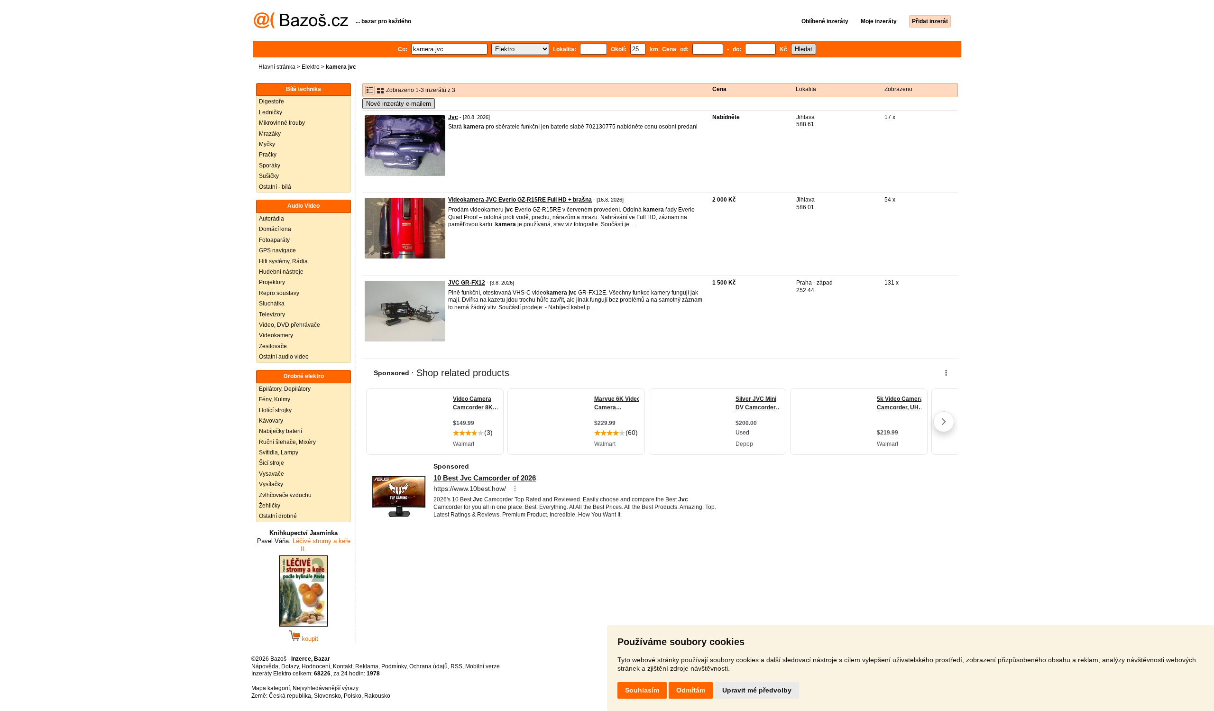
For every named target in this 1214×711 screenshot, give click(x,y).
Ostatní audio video (284, 356)
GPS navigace (277, 250)
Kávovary (271, 420)
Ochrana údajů (428, 666)
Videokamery (276, 335)
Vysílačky (271, 484)
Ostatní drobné (278, 516)
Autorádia (271, 218)
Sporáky (269, 165)
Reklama (366, 666)
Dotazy (290, 666)
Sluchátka (272, 303)
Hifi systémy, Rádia (283, 261)
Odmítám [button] (690, 690)
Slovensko (327, 696)
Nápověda (264, 666)
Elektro (311, 67)
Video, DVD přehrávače (289, 325)
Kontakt (342, 666)
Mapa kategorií (270, 688)
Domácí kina (275, 229)
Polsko (352, 696)
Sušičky (269, 176)
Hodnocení (316, 666)
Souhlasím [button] (642, 690)
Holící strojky (275, 410)
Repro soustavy (279, 293)
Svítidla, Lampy (278, 452)
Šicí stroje (271, 463)
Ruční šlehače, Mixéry (287, 442)
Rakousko (377, 696)
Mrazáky (270, 133)
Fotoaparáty (274, 240)
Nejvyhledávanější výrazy (326, 688)
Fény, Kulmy (274, 399)
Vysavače (271, 474)
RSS (456, 666)
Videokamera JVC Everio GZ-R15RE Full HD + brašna (520, 199)
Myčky (267, 144)
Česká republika (290, 696)
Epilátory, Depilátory (285, 389)
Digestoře (271, 101)
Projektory (272, 282)
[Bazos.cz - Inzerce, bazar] (301, 26)
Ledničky (270, 112)
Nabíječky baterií (280, 431)
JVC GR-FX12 (466, 282)
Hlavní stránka (276, 67)
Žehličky (269, 505)
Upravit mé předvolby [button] (756, 690)
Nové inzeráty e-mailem (398, 103)
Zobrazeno (898, 89)
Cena (719, 89)
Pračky (267, 154)
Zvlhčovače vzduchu (285, 495)
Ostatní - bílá (275, 187)
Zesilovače (273, 346)
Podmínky (393, 666)
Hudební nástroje (281, 271)
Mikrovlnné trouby (282, 123)
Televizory (272, 314)
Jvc (453, 117)
